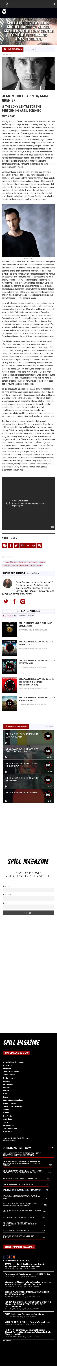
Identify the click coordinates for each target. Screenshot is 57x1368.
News (5, 1094)
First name (7, 886)
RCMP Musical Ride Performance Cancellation (24, 1314)
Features (6, 1081)
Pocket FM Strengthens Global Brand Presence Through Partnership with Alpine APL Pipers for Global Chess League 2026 (28, 1332)
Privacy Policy (8, 1125)
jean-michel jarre (11, 562)
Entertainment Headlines (13, 1100)
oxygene (42, 562)
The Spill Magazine (23, 1138)
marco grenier (32, 562)
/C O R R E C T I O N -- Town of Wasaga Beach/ (27, 1322)
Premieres (7, 1069)
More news (7, 1340)
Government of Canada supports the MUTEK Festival (27, 1274)
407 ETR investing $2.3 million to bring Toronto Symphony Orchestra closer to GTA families (25, 1265)
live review (22, 562)
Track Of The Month (11, 1072)
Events (5, 1097)
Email (5, 903)
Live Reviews (9, 557)
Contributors (8, 1119)
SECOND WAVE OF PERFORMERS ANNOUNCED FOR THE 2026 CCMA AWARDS (27, 1293)
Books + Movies (9, 1078)
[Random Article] (7, 55)
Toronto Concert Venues (12, 1106)
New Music (7, 1116)
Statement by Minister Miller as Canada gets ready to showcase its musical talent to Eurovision (28, 1283)
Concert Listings (9, 1103)
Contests (6, 1113)
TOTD (5, 1122)
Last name (7, 895)
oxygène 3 (6, 565)
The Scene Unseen (10, 1129)
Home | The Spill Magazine (13, 1062)
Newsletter (7, 1065)
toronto (39, 565)
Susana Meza (33, 573)
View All (48, 726)
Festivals (6, 1088)
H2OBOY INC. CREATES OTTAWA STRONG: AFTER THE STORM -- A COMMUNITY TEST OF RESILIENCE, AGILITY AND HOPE (28, 1304)
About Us (6, 1110)
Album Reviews (9, 1075)
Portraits (6, 1091)
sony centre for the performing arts (23, 565)
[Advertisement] (28, 831)
